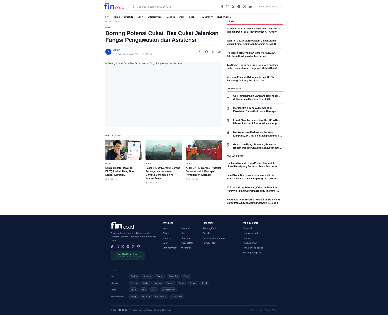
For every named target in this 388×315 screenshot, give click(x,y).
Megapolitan (187, 242)
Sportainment (168, 289)
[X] (233, 6)
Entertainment (154, 16)
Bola (143, 289)
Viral (183, 233)
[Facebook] (238, 6)
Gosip (134, 296)
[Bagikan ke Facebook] (206, 51)
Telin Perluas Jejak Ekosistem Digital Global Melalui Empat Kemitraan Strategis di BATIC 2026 (251, 43)
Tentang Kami (209, 228)
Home (108, 21)
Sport (140, 16)
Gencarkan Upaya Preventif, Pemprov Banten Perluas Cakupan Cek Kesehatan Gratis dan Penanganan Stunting (256, 147)
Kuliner (146, 283)
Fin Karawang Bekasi (253, 247)
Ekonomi (185, 238)
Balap (133, 289)
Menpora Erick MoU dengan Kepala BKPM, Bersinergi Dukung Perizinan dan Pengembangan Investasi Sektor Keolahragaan (253, 80)
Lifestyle (128, 16)
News (107, 16)
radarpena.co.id (251, 233)
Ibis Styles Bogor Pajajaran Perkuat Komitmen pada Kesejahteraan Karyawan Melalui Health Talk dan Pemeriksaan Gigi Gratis (253, 68)
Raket (153, 289)
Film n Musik (160, 296)
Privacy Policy (210, 242)
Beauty (170, 283)
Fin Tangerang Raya (252, 252)
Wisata (158, 283)
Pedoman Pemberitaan (214, 238)
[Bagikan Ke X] (213, 51)
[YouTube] (250, 6)
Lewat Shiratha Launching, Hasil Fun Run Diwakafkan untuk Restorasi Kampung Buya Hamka (256, 123)
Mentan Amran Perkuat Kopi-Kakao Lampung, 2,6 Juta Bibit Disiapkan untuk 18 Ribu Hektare (257, 135)
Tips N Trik (173, 276)
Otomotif (185, 228)
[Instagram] (227, 6)
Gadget (171, 16)
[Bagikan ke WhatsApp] (199, 51)
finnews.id (248, 228)
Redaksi (207, 233)
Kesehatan (186, 247)
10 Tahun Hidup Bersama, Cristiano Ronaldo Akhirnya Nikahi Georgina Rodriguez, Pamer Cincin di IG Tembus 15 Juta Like (252, 190)
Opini (181, 16)
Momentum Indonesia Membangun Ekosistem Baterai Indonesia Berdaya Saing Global (254, 111)
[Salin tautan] (219, 51)
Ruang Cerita (224, 16)
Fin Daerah (205, 16)
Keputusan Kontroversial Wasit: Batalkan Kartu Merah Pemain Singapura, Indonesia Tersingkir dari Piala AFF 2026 (253, 202)
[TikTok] (222, 6)
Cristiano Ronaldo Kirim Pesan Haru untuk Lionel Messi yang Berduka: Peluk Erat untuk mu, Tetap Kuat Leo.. (252, 166)
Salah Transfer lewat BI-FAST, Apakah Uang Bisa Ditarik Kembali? (119, 171)
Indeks (192, 16)
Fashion (134, 283)
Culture (192, 283)
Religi (204, 283)
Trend (181, 283)
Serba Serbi (177, 296)
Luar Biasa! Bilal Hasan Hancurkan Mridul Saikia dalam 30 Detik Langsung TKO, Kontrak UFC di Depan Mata (253, 178)
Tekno (117, 16)
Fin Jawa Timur (250, 242)
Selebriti (146, 296)
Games (160, 276)
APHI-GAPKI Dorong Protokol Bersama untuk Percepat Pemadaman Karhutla (203, 171)
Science (147, 276)
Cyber (186, 276)
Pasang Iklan (256, 310)
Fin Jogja (247, 238)
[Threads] (244, 6)
